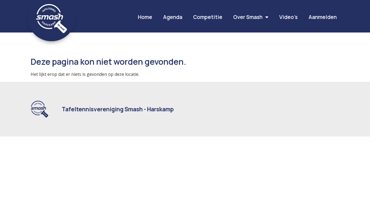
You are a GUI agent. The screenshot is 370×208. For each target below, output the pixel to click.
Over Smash (247, 17)
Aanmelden (323, 17)
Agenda (172, 17)
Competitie (207, 17)
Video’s (288, 17)
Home (145, 17)
